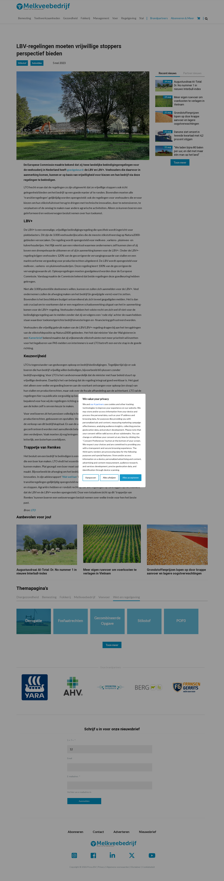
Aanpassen (90, 477)
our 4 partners (97, 404)
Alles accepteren (131, 477)
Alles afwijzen (109, 477)
